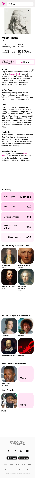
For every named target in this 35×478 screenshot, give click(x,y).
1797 (26, 52)
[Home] (17, 443)
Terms (28, 470)
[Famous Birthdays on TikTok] (14, 451)
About (6, 470)
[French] (17, 464)
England (11, 52)
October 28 (5, 47)
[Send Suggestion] (33, 70)
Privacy (21, 470)
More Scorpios (8, 390)
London (4, 52)
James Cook (15, 74)
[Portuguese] (11, 464)
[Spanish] (5, 464)
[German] (29, 464)
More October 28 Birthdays (13, 364)
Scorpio (21, 47)
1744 (13, 47)
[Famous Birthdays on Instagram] (8, 451)
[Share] (6, 10)
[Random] (28, 10)
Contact (13, 470)
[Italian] (23, 464)
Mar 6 (20, 52)
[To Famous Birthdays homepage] (3, 4)
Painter (4, 40)
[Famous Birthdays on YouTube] (26, 450)
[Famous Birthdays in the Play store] (23, 458)
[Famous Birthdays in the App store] (11, 458)
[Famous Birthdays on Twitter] (20, 451)
